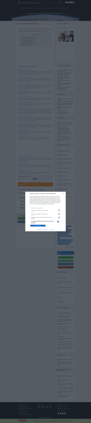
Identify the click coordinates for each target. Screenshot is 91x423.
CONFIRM (38, 225)
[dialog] (45, 211)
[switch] (58, 210)
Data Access (45, 229)
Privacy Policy (51, 229)
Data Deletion (39, 229)
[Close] (64, 194)
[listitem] (45, 208)
